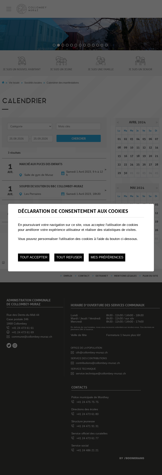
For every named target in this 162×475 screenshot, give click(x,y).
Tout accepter (33, 257)
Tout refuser (69, 257)
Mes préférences (107, 257)
